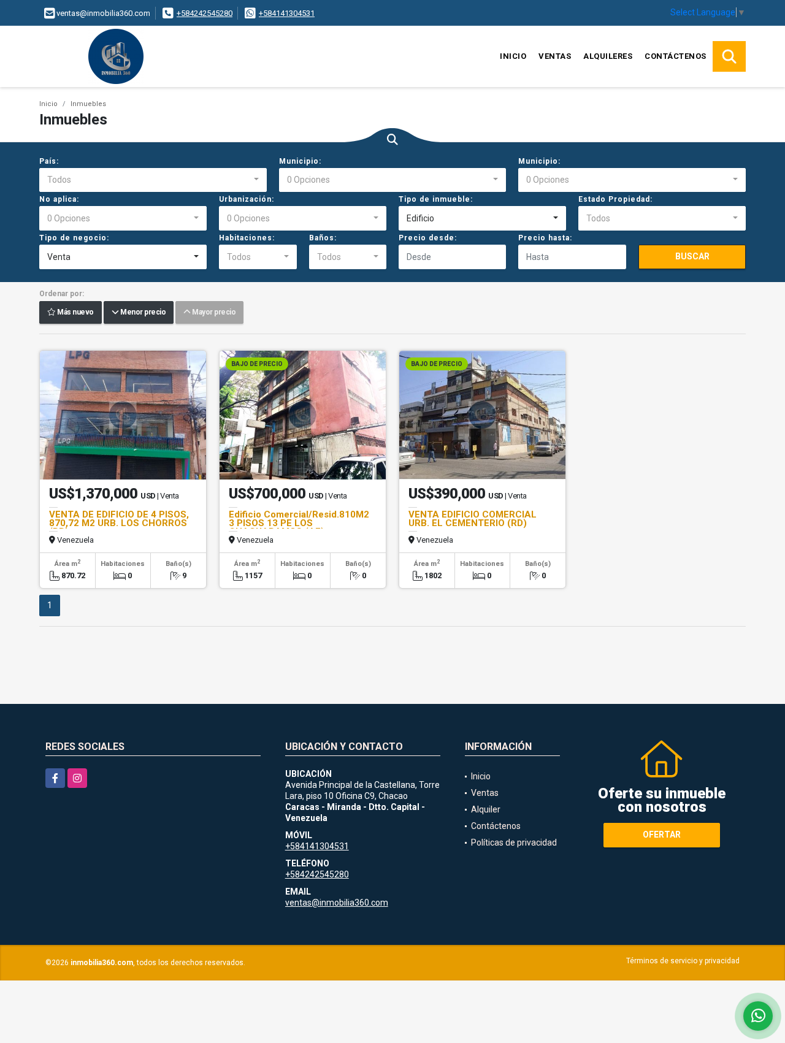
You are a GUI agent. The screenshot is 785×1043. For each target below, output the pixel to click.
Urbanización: (246, 199)
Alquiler (485, 809)
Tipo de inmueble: (436, 199)
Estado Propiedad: (615, 199)
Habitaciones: (247, 238)
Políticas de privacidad (514, 842)
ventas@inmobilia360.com (336, 902)
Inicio (513, 56)
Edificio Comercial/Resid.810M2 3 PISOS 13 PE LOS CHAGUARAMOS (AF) (299, 523)
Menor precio (142, 312)
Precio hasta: (545, 238)
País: (49, 161)
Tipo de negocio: (74, 238)
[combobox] (153, 180)
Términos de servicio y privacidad (683, 961)
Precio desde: (428, 238)
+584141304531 (287, 13)
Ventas (554, 56)
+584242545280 (204, 13)
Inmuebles (88, 104)
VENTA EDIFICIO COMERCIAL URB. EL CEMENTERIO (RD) (472, 519)
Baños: (323, 238)
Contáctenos (675, 56)
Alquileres (607, 56)
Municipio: (300, 161)
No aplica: (59, 199)
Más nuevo (75, 312)
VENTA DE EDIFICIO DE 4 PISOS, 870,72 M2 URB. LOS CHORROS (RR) (119, 523)
